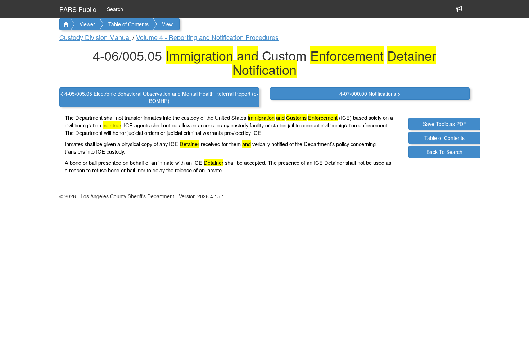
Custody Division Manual (95, 37)
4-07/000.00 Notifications (368, 93)
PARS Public (77, 9)
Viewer (87, 24)
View (167, 24)
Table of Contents (128, 24)
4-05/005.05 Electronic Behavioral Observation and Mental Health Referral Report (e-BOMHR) (160, 97)
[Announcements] (459, 2)
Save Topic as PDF (444, 123)
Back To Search (444, 151)
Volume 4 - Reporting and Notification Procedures (207, 37)
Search (115, 9)
